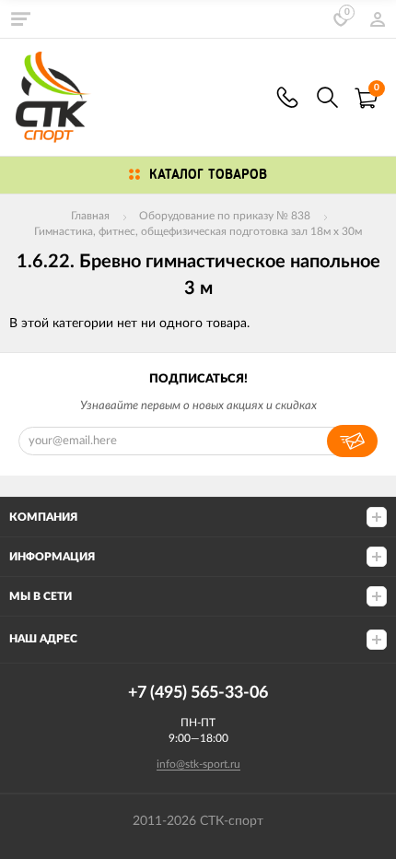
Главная (90, 215)
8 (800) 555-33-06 (287, 97)
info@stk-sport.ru (198, 764)
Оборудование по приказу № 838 (224, 215)
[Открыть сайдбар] (20, 18)
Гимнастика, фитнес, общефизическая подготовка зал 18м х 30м (198, 231)
